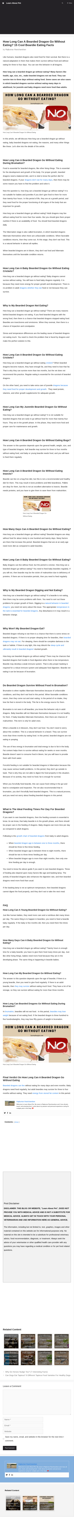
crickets (49, 363)
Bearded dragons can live (14, 1085)
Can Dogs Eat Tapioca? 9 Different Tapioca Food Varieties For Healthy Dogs (37, 1375)
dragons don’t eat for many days (38, 180)
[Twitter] (5, 1113)
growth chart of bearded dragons (31, 836)
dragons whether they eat (31, 288)
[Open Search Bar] (62, 3)
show (16, 1122)
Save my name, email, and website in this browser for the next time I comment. (34, 1439)
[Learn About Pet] (3, 3)
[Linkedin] (10, 1113)
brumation (9, 1011)
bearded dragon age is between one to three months (36, 843)
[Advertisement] (37, 20)
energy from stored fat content (45, 1093)
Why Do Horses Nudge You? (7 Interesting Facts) (26, 1372)
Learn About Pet (13, 3)
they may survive (22, 986)
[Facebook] (7, 1113)
